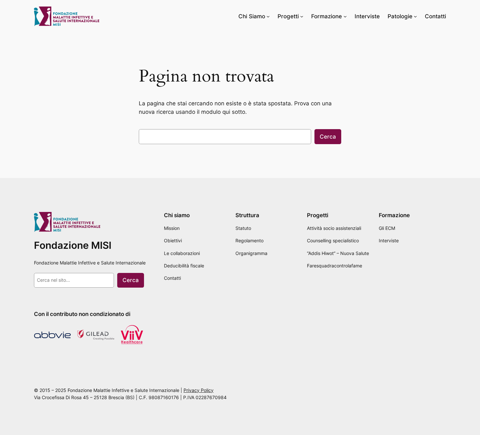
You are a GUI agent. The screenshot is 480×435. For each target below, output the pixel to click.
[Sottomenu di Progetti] (301, 16)
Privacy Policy (199, 390)
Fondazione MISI (72, 245)
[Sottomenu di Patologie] (415, 16)
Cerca (328, 136)
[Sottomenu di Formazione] (345, 16)
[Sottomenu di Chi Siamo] (268, 16)
